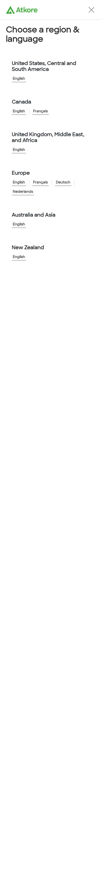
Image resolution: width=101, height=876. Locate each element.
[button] (91, 9)
